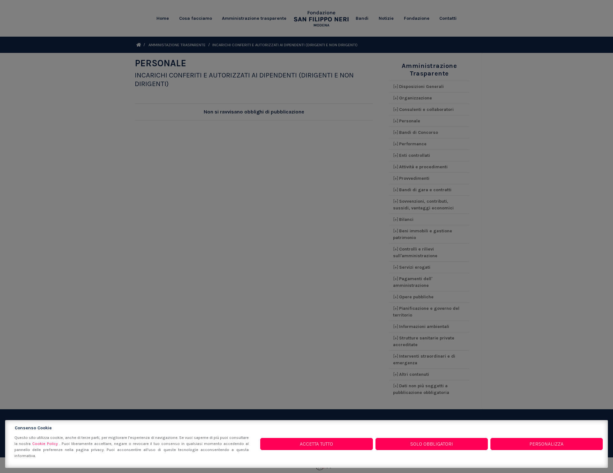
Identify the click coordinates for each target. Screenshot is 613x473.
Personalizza (546, 444)
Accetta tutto (316, 444)
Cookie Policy (45, 443)
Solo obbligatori (431, 444)
